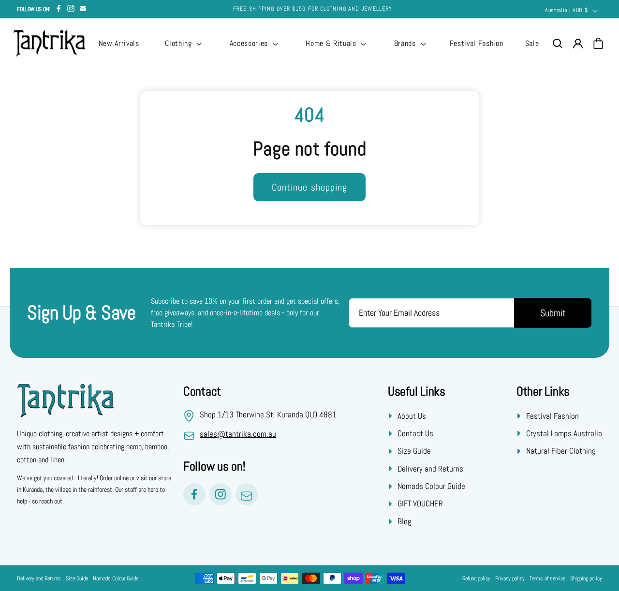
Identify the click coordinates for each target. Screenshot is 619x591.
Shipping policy (586, 578)
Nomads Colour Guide (431, 486)
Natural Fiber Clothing (561, 450)
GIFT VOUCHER (420, 503)
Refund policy (476, 578)
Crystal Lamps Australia (564, 433)
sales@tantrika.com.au (238, 433)
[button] (182, 43)
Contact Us (415, 433)
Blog (405, 521)
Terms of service (547, 578)
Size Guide (414, 450)
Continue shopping (310, 187)
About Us (412, 415)
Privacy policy (510, 578)
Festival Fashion (552, 415)
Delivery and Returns (430, 468)
